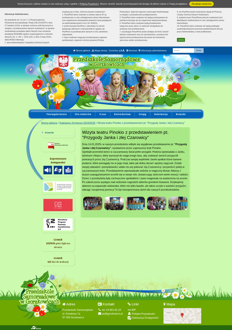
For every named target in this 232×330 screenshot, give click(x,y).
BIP (133, 310)
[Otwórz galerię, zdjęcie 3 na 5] (135, 203)
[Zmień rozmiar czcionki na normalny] (119, 50)
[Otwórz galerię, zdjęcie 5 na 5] (178, 203)
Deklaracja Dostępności (145, 317)
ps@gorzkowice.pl (112, 313)
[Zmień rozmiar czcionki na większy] (121, 50)
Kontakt (181, 114)
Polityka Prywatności (143, 313)
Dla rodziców (83, 114)
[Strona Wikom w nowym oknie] (36, 327)
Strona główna (82, 50)
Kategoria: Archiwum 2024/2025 (77, 123)
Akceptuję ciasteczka (201, 4)
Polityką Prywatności (89, 4)
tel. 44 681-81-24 (111, 310)
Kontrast (132, 50)
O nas (102, 114)
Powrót (49, 132)
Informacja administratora (153, 50)
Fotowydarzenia (56, 114)
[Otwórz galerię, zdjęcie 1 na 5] (92, 203)
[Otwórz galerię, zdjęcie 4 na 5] (156, 203)
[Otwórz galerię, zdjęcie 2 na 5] (114, 203)
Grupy (142, 114)
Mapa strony (100, 50)
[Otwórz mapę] (182, 315)
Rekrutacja (161, 114)
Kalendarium (122, 114)
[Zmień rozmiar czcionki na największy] (123, 50)
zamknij (181, 40)
